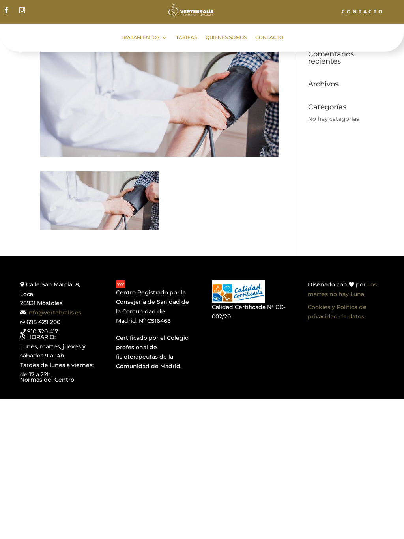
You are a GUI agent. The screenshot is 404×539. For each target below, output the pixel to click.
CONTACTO (363, 11)
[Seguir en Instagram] (22, 10)
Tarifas (186, 37)
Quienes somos (226, 37)
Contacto (269, 37)
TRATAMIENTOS (140, 37)
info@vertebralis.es (54, 312)
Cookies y (322, 307)
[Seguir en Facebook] (6, 10)
